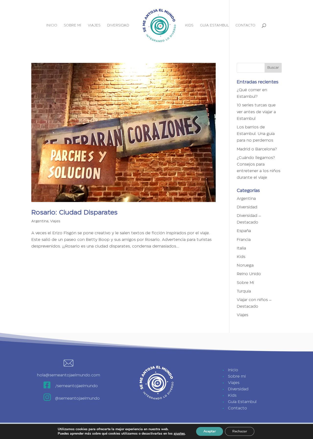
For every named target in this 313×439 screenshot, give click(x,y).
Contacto (245, 25)
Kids (189, 25)
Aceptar (209, 431)
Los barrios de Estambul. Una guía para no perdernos (256, 133)
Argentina (39, 221)
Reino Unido (249, 274)
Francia (244, 240)
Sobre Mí (245, 283)
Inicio (51, 25)
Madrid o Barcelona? (257, 149)
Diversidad (118, 25)
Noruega (245, 265)
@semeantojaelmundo (77, 398)
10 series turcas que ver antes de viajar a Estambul (256, 111)
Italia (241, 248)
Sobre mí (72, 25)
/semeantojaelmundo (76, 386)
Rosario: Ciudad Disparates (74, 212)
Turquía (244, 291)
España (244, 231)
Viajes (94, 25)
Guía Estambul (214, 25)
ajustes (179, 433)
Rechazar (239, 431)
